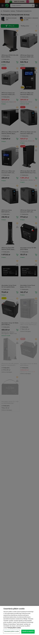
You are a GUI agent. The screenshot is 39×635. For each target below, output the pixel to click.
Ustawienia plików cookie (11, 631)
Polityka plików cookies (14, 627)
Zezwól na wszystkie (28, 631)
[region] (19, 620)
